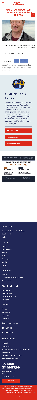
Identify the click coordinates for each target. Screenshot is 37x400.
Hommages (6, 290)
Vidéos (4, 237)
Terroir (4, 265)
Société (4, 262)
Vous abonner (12, 137)
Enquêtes (7, 328)
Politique (5, 256)
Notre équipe (6, 352)
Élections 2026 (7, 250)
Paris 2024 (5, 315)
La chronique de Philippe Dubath (12, 278)
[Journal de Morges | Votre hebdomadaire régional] (18, 3)
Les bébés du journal (9, 296)
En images (7, 227)
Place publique (10, 286)
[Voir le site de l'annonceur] (18, 169)
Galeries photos (7, 234)
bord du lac (23, 61)
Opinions (6, 270)
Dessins (4, 275)
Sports (5, 305)
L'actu (5, 242)
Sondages (5, 299)
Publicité (5, 343)
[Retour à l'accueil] (11, 366)
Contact (11, 381)
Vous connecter (13, 143)
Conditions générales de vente (12, 355)
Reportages (6, 259)
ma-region (7, 332)
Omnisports (6, 312)
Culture (4, 246)
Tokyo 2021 (5, 318)
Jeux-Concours (7, 293)
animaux (16, 61)
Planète (4, 253)
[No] (35, 392)
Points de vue (6, 281)
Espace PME (6, 346)
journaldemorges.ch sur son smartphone (16, 349)
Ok (19, 396)
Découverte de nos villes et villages (13, 231)
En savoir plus (12, 131)
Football (4, 309)
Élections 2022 (10, 323)
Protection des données (10, 359)
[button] (3, 3)
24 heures (10, 53)
